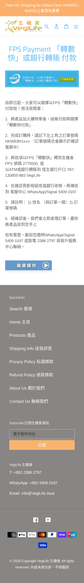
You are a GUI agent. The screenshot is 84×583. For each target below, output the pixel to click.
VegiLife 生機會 (48, 561)
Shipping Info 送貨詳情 (30, 348)
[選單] (76, 26)
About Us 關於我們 (27, 388)
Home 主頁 (19, 322)
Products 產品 (22, 335)
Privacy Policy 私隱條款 (31, 361)
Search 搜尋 (20, 309)
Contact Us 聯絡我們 (28, 401)
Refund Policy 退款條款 (31, 375)
